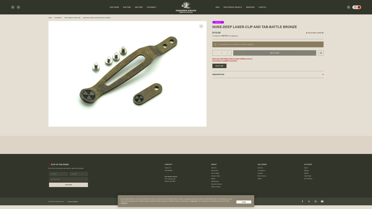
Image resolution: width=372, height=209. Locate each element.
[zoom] (201, 26)
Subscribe (68, 184)
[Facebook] (302, 201)
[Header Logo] (186, 7)
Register (306, 170)
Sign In (306, 168)
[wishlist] (321, 53)
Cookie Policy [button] (194, 201)
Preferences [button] (124, 203)
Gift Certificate (308, 178)
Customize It (58, 17)
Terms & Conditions (73, 201)
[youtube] (322, 201)
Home (50, 17)
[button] (268, 35)
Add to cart (274, 53)
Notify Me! (219, 66)
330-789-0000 (168, 170)
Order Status (307, 176)
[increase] (229, 53)
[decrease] (214, 53)
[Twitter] (309, 201)
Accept (244, 202)
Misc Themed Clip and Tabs (72, 17)
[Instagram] (315, 201)
